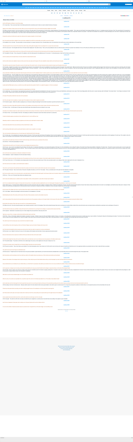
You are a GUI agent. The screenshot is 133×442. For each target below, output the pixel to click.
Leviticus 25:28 (66, 171)
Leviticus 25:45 (66, 257)
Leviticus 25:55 (66, 304)
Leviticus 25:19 (66, 122)
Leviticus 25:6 (66, 49)
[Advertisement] (66, 331)
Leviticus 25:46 (66, 261)
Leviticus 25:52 (66, 290)
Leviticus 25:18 (66, 118)
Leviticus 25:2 (66, 26)
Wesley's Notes (8, 15)
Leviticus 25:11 (66, 83)
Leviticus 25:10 (66, 71)
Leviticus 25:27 (66, 166)
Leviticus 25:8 (66, 59)
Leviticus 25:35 (66, 207)
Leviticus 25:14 (66, 98)
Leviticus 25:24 (66, 151)
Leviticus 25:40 (66, 232)
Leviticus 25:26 (66, 161)
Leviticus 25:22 (66, 138)
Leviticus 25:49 (66, 277)
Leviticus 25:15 (66, 103)
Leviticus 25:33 (66, 197)
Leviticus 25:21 (66, 131)
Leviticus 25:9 (66, 63)
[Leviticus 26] (131, 199)
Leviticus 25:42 (66, 242)
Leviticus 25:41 (66, 237)
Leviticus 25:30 (66, 181)
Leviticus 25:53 (66, 295)
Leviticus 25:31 (66, 187)
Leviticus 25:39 (66, 227)
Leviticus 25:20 (66, 127)
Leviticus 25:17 (66, 114)
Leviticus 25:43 (66, 248)
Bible (4, 15)
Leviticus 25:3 (66, 34)
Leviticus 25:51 (66, 286)
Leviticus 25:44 (66, 253)
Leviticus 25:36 (66, 212)
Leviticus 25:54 (66, 300)
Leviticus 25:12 (66, 87)
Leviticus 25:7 (66, 54)
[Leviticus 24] (1, 199)
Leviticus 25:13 (66, 94)
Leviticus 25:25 (66, 156)
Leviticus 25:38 (66, 223)
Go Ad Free (2, 437)
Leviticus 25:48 (66, 272)
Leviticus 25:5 (66, 44)
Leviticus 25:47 (66, 266)
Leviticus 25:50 (66, 281)
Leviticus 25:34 (66, 201)
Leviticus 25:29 (66, 176)
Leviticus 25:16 (66, 109)
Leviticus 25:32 (66, 193)
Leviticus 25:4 (66, 38)
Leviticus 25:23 (66, 143)
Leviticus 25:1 (66, 21)
